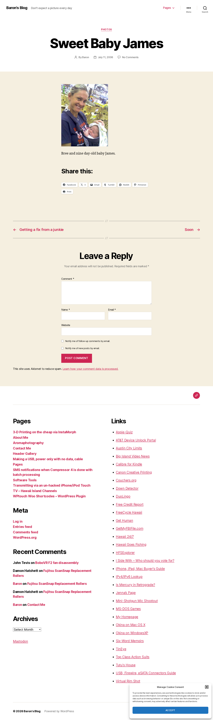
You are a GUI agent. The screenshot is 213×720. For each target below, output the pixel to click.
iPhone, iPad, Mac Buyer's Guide (140, 569)
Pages (167, 7)
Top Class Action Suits (132, 657)
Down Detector (127, 488)
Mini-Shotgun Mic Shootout (137, 601)
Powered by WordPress (59, 711)
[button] (206, 687)
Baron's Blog (16, 8)
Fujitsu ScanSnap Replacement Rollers (57, 584)
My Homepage (127, 617)
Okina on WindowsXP (132, 633)
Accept (170, 710)
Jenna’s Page (126, 593)
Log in (17, 521)
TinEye (121, 649)
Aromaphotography (28, 443)
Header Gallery (24, 454)
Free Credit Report (129, 504)
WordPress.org (25, 537)
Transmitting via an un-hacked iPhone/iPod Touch (51, 485)
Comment (67, 279)
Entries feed (22, 527)
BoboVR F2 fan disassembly (56, 563)
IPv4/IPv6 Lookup (129, 577)
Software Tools (25, 480)
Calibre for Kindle (129, 464)
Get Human (124, 520)
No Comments (130, 57)
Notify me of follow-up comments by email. (87, 341)
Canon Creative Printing (134, 472)
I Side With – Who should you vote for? (145, 561)
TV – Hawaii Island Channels (35, 491)
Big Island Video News (133, 456)
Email (112, 309)
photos (106, 29)
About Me (20, 438)
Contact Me (22, 448)
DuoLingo (123, 496)
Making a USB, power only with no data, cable (48, 459)
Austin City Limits (129, 448)
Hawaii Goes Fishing (131, 544)
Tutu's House (126, 665)
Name (65, 309)
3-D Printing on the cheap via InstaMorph (44, 432)
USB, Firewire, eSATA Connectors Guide (146, 673)
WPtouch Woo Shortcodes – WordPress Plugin (49, 496)
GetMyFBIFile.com (129, 528)
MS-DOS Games (128, 609)
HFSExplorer (125, 553)
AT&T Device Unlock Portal (136, 440)
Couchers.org (126, 480)
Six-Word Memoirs (130, 641)
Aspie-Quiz (124, 432)
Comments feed (25, 532)
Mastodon (20, 641)
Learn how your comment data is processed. (90, 368)
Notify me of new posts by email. (82, 348)
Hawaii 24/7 (125, 537)
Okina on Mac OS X (130, 625)
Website (65, 325)
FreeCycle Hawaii (129, 512)
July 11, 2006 (105, 57)
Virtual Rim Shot (128, 681)
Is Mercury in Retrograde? (135, 585)
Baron (85, 57)
